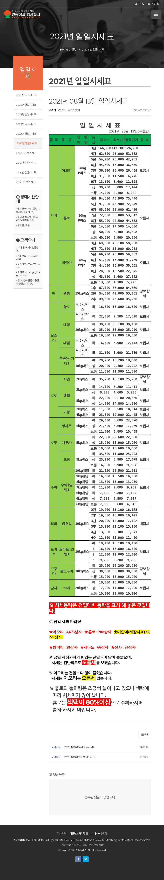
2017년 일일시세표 (25, 182)
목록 (146, 734)
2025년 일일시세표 (26, 104)
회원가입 (155, 3)
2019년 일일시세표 (26, 162)
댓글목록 (58, 774)
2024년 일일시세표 (26, 114)
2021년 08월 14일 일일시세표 (79, 747)
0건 (63, 110)
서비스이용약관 (99, 833)
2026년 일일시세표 (26, 95)
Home (64, 49)
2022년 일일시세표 (26, 133)
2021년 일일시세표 (26, 143)
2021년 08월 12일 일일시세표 (79, 757)
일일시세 (76, 49)
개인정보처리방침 (78, 833)
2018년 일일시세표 (26, 172)
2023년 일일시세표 (26, 124)
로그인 (141, 3)
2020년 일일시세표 (26, 153)
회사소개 (61, 833)
